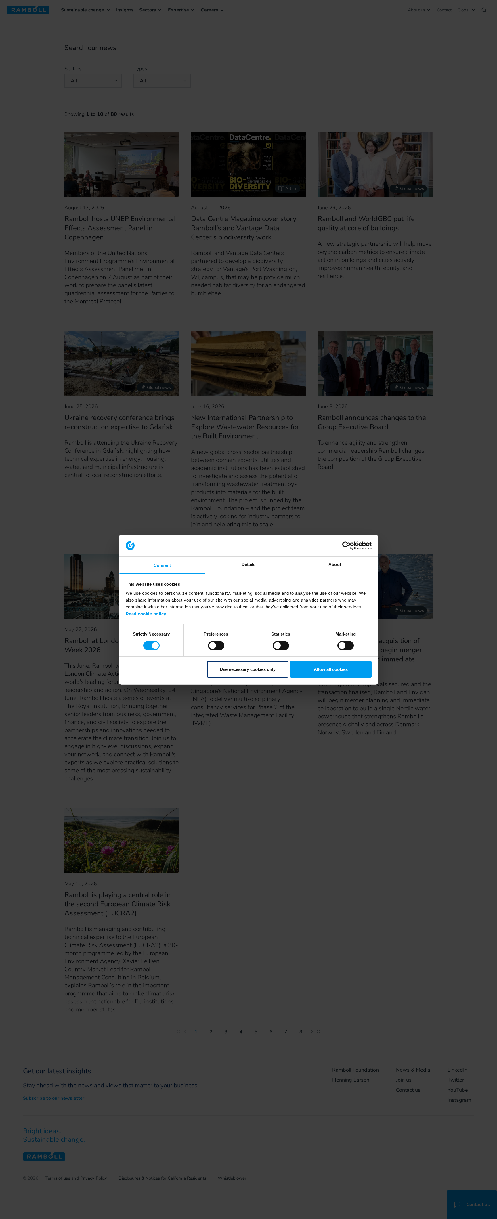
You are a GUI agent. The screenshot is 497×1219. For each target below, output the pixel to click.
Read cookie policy (146, 613)
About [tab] (334, 564)
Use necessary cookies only (248, 669)
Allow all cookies (331, 669)
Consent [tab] (162, 565)
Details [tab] (249, 564)
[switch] (216, 645)
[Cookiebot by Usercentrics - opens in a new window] (346, 545)
